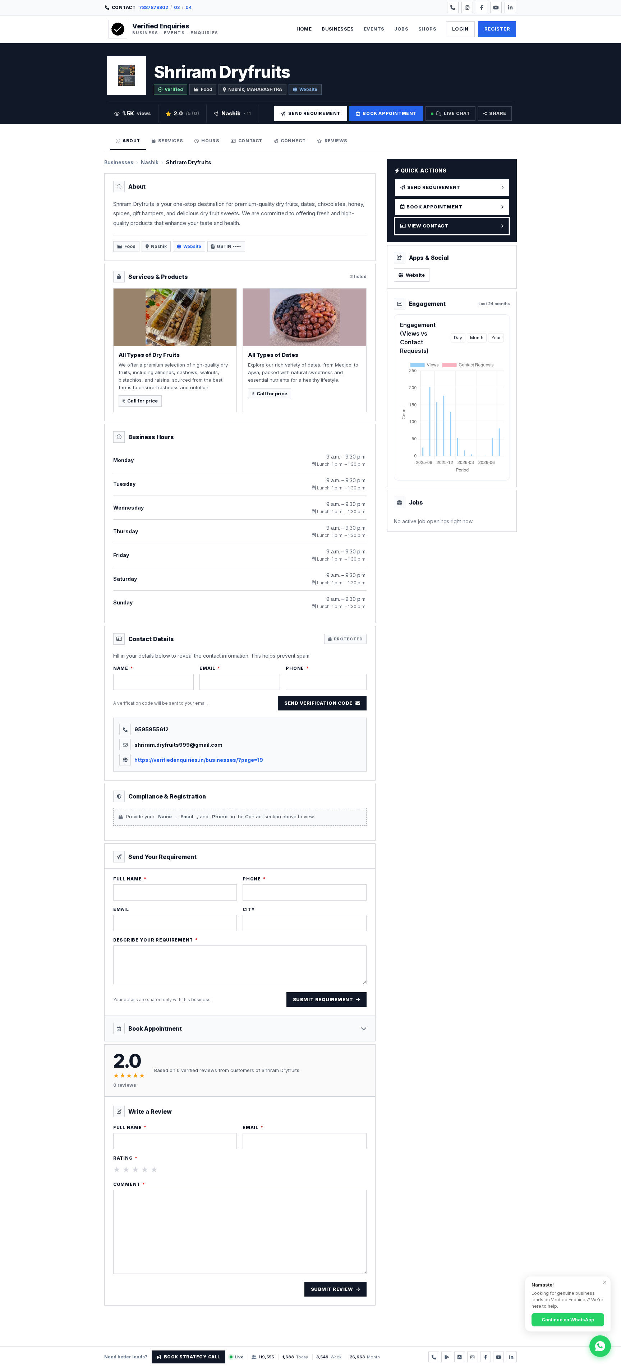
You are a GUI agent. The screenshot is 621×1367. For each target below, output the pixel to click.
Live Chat (457, 113)
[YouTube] (496, 7)
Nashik (149, 162)
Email (209, 668)
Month (476, 337)
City (249, 909)
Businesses (338, 29)
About (131, 140)
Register (497, 29)
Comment (129, 1184)
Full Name (130, 879)
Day (458, 337)
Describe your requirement (155, 940)
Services (170, 140)
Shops (427, 29)
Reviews (336, 140)
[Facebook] (481, 7)
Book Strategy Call (192, 1356)
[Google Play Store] (446, 1357)
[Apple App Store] (459, 1357)
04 (188, 7)
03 (177, 7)
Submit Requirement (323, 999)
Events (374, 29)
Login (460, 29)
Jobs (401, 29)
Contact (250, 140)
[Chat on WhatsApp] (600, 1346)
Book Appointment (390, 113)
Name (123, 668)
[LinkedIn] (510, 7)
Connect (293, 140)
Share (497, 113)
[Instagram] (467, 7)
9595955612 (151, 729)
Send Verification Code (318, 703)
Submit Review (332, 1289)
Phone (297, 668)
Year (496, 337)
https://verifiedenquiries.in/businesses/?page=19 (198, 760)
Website (308, 89)
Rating (125, 1158)
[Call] (453, 7)
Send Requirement (314, 113)
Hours (210, 140)
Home (304, 29)
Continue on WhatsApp (568, 1319)
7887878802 (153, 7)
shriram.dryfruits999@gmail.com (178, 745)
